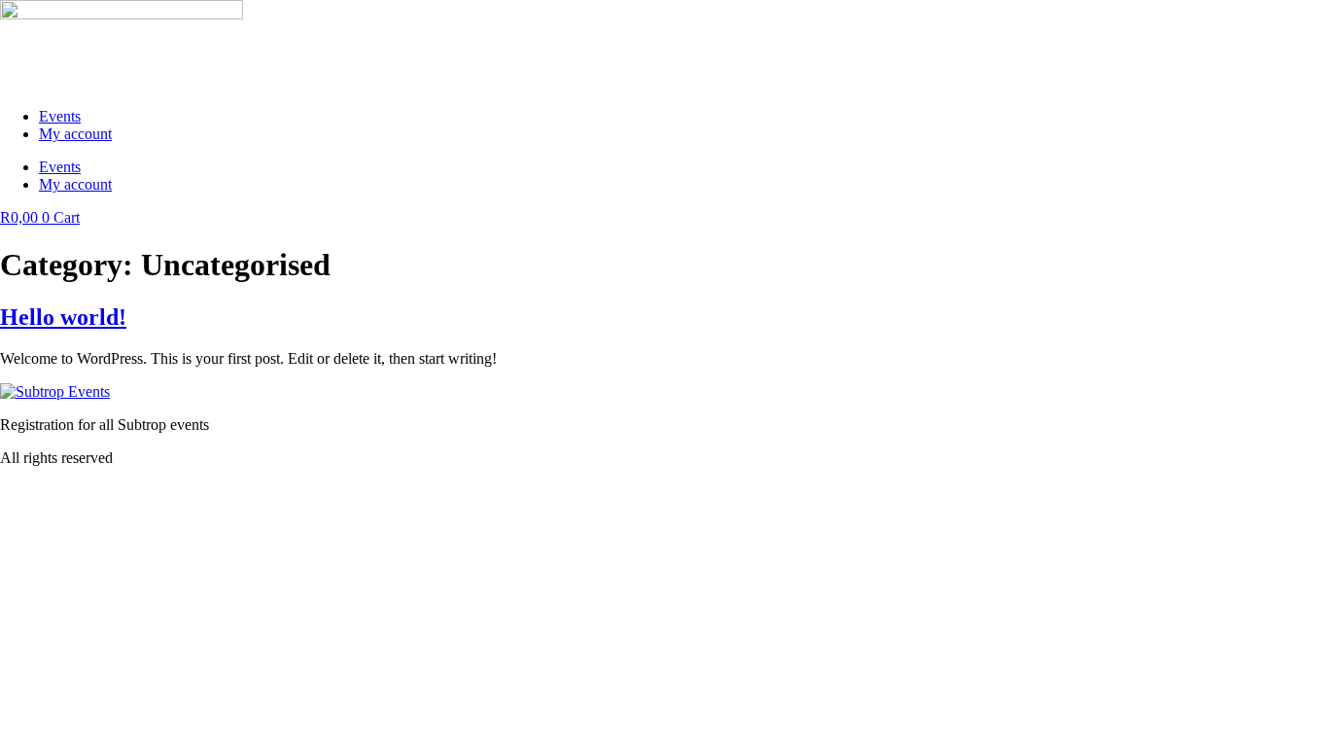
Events (60, 116)
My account (75, 133)
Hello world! (63, 317)
